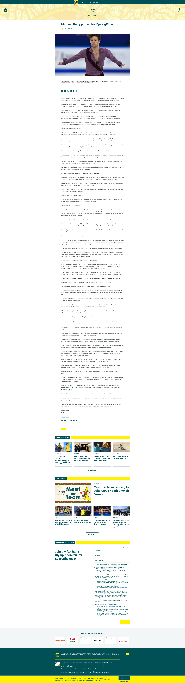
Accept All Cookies (124, 678)
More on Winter (92, 470)
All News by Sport (92, 534)
